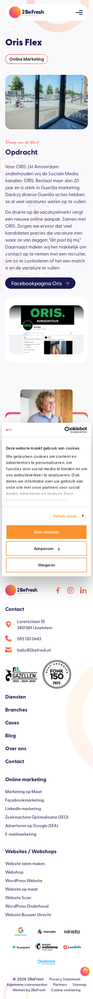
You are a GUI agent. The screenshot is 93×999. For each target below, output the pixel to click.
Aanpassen (43, 548)
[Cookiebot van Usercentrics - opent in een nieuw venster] (65, 430)
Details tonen (65, 515)
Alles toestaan (46, 531)
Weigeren (46, 565)
